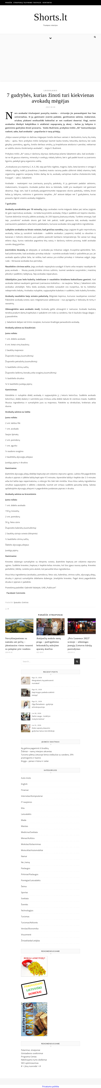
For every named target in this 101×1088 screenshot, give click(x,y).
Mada (23, 820)
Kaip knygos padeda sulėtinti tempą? (43, 693)
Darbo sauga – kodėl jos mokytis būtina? (41, 717)
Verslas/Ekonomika (29, 928)
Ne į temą (25, 862)
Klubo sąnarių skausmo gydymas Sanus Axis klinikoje (43, 729)
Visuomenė (26, 934)
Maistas (24, 826)
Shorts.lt (50, 17)
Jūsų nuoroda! (31, 1066)
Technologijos (27, 910)
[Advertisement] (50, 61)
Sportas (24, 892)
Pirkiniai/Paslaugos (29, 874)
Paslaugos (25, 868)
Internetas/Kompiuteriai (32, 796)
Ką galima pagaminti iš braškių (35, 748)
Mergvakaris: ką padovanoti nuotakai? (43, 681)
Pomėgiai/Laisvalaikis (31, 880)
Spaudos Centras (21, 602)
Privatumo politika (50, 1086)
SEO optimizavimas (30, 1063)
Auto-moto (26, 778)
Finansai (25, 790)
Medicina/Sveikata (29, 832)
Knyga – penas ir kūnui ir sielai (35, 761)
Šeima (24, 886)
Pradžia (8, 3)
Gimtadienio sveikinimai (32, 1053)
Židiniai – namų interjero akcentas (36, 751)
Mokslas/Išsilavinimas (31, 844)
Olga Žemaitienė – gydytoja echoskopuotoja (42, 705)
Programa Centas (29, 1056)
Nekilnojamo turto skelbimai (34, 1059)
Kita (22, 808)
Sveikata (25, 898)
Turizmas (25, 916)
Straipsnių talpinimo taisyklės (27, 3)
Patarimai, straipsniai (30, 1050)
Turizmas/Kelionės (29, 922)
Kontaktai (47, 3)
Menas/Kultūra (27, 838)
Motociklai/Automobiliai (32, 850)
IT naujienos (26, 802)
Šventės (24, 904)
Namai (24, 856)
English (24, 784)
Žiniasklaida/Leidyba (30, 940)
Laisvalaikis (50, 90)
